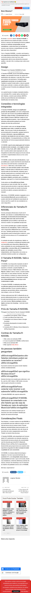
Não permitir (18, 8)
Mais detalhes (24, 591)
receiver (10, 38)
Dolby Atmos (14, 344)
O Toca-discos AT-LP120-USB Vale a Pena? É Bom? (23, 491)
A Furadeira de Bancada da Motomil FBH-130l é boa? (8, 491)
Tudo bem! (16, 591)
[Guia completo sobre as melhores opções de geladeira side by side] (9, 520)
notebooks (4, 242)
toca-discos (4, 165)
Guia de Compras (7, 501)
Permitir (26, 8)
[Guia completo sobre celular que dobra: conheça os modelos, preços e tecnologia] (22, 520)
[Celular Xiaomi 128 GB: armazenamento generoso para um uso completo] (22, 504)
